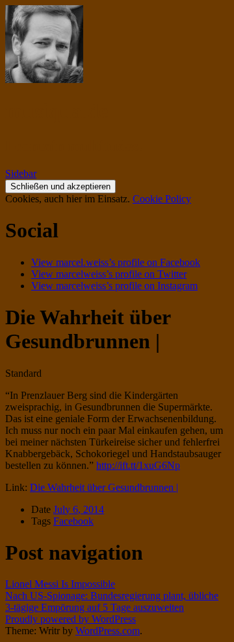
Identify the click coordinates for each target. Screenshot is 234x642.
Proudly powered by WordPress (70, 618)
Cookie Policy (162, 198)
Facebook (73, 521)
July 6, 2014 (78, 509)
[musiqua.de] (44, 79)
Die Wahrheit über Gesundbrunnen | (104, 487)
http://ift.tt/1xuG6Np (138, 465)
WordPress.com (107, 630)
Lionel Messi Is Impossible (60, 583)
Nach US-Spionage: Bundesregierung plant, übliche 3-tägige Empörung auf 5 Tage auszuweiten (111, 601)
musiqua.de (56, 111)
